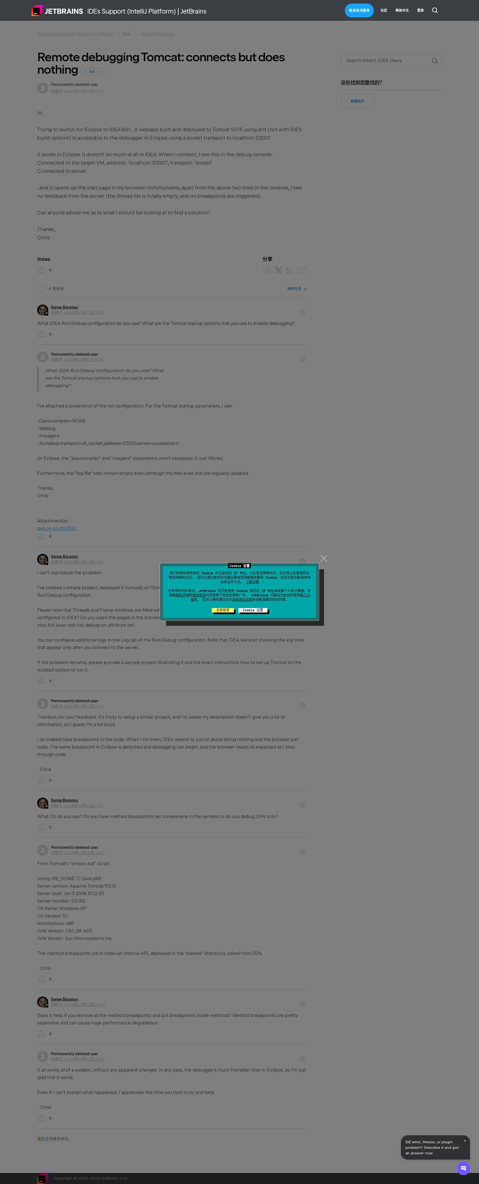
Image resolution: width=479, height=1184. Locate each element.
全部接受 (223, 610)
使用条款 (199, 595)
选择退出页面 (242, 600)
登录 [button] (420, 10)
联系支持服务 (359, 10)
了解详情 (252, 582)
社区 (384, 10)
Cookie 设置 (253, 610)
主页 (57, 10)
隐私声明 (182, 595)
